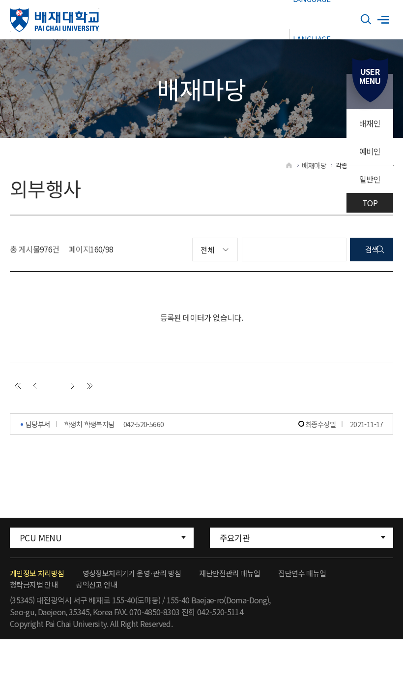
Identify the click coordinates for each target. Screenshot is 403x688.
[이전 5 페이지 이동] (35, 386)
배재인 (369, 123)
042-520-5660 (143, 424)
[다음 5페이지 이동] (73, 386)
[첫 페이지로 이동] (18, 386)
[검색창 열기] (366, 20)
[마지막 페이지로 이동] (90, 386)
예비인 (369, 151)
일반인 (369, 179)
